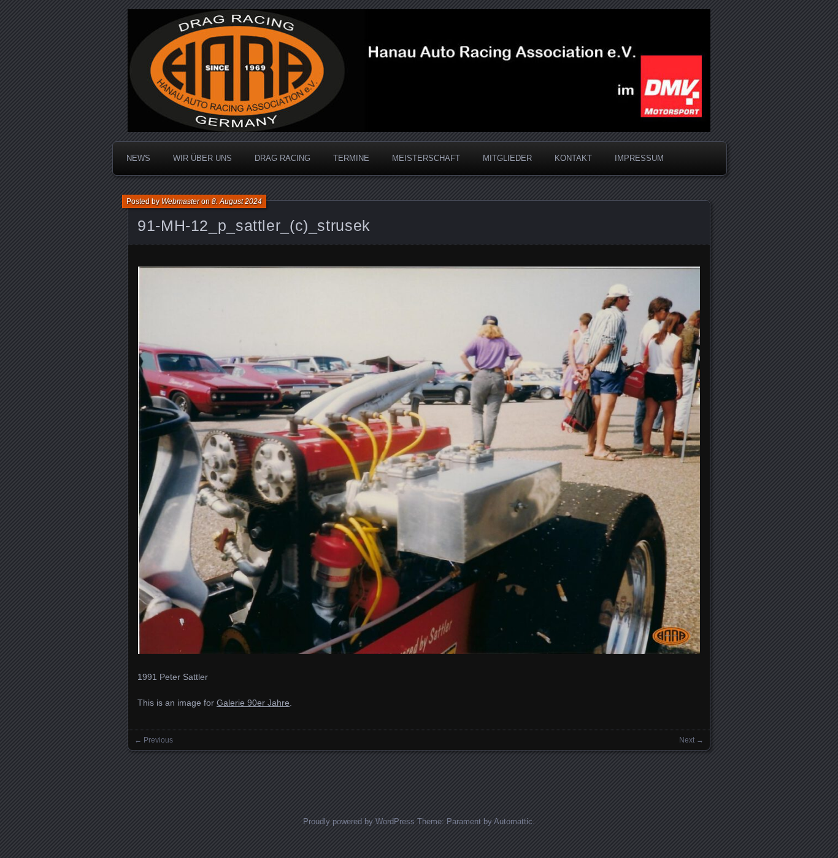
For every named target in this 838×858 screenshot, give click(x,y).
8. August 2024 (237, 201)
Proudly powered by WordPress (359, 821)
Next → (691, 740)
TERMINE (351, 158)
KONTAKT (573, 158)
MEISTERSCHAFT (426, 158)
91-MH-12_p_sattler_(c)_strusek (254, 225)
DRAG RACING (282, 158)
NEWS (138, 158)
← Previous (153, 740)
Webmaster (180, 201)
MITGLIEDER (507, 158)
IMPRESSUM (639, 158)
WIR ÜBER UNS (202, 158)
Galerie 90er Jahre (253, 703)
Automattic (513, 821)
